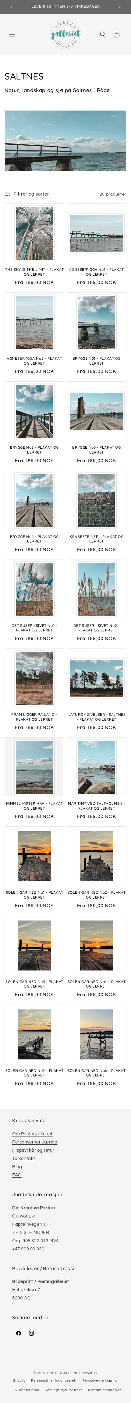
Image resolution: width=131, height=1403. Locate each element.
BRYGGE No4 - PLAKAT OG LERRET (34, 539)
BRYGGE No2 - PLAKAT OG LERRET (34, 449)
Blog (17, 1166)
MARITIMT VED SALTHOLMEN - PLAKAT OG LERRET (96, 806)
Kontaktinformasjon (105, 1390)
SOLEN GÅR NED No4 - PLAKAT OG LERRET (97, 984)
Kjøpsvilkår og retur (33, 1150)
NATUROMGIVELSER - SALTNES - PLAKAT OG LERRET (97, 717)
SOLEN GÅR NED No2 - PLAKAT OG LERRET (97, 894)
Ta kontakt (23, 1158)
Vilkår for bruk (27, 1390)
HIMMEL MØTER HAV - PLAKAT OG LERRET (34, 806)
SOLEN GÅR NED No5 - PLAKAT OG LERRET (34, 1073)
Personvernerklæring (34, 1142)
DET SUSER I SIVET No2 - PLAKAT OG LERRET (96, 628)
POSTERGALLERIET (64, 1373)
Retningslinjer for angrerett (54, 1380)
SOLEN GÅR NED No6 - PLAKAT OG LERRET (97, 1073)
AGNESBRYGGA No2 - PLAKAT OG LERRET (34, 361)
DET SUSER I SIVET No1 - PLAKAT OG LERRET (35, 628)
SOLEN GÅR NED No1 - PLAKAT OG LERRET (34, 894)
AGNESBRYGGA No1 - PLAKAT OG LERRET (96, 272)
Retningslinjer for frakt (63, 1390)
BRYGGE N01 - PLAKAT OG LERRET (97, 361)
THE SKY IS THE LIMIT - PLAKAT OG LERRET (34, 272)
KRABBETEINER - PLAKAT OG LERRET (96, 539)
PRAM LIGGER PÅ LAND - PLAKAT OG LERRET (34, 717)
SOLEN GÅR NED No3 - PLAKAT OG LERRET (34, 984)
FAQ (17, 1175)
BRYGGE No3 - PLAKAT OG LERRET (96, 449)
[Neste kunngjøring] (119, 6)
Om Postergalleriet (32, 1134)
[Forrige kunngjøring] (11, 6)
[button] (12, 34)
